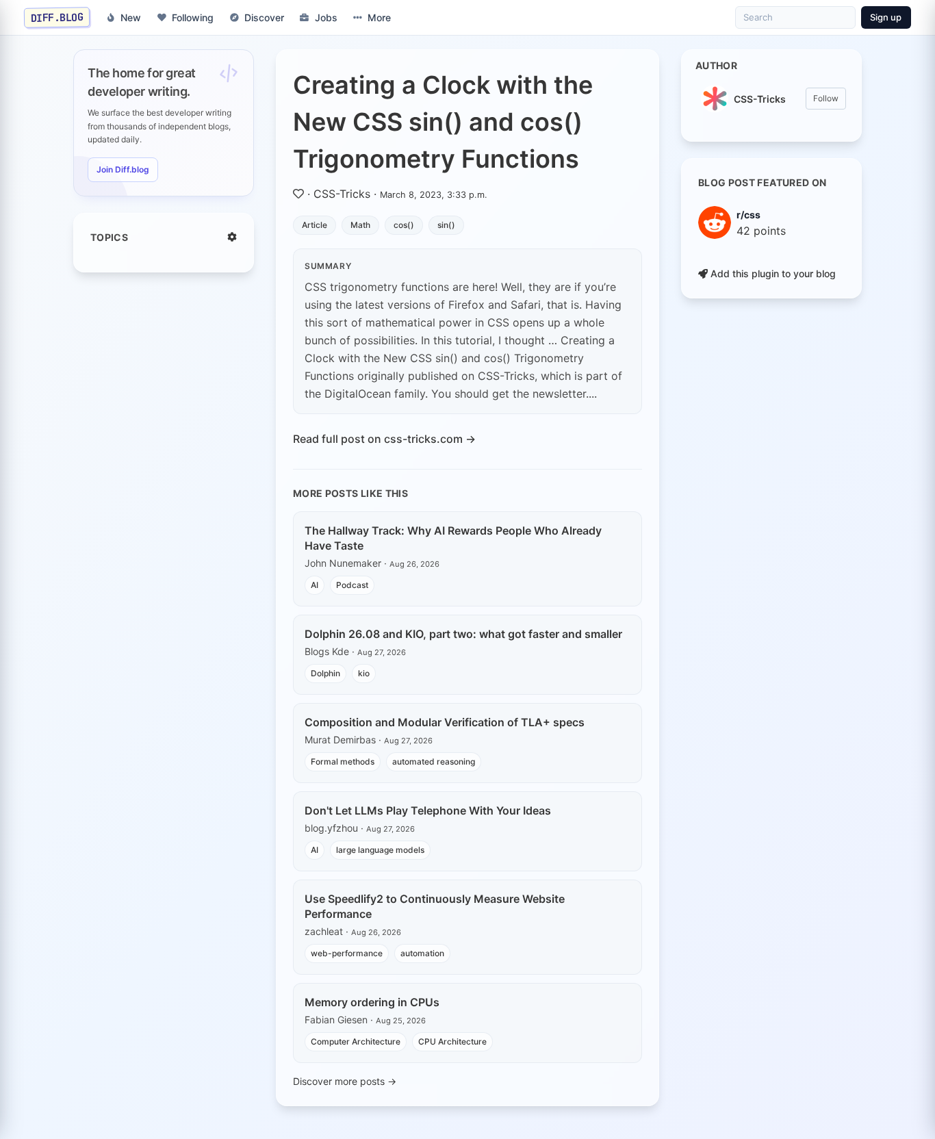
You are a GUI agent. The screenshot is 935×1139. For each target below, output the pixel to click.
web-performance (347, 953)
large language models (380, 850)
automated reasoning (433, 761)
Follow (825, 98)
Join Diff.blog (123, 169)
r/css (748, 214)
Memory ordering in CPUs (372, 1002)
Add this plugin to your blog (772, 273)
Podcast (352, 585)
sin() (446, 225)
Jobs (326, 17)
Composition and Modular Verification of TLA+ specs (445, 722)
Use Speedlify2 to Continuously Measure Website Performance (435, 906)
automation (422, 953)
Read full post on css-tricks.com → (384, 439)
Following (193, 17)
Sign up (885, 17)
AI (314, 585)
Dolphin (325, 673)
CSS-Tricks (341, 194)
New (130, 17)
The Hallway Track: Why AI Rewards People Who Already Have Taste (453, 538)
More (379, 17)
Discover (264, 17)
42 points (761, 231)
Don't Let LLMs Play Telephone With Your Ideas (428, 810)
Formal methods (342, 761)
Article (314, 225)
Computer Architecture (355, 1041)
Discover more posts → (344, 1081)
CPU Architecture (452, 1041)
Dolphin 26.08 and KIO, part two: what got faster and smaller (463, 634)
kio (364, 673)
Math (360, 225)
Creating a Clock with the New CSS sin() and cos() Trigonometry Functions (443, 122)
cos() (404, 225)
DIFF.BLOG (57, 17)
